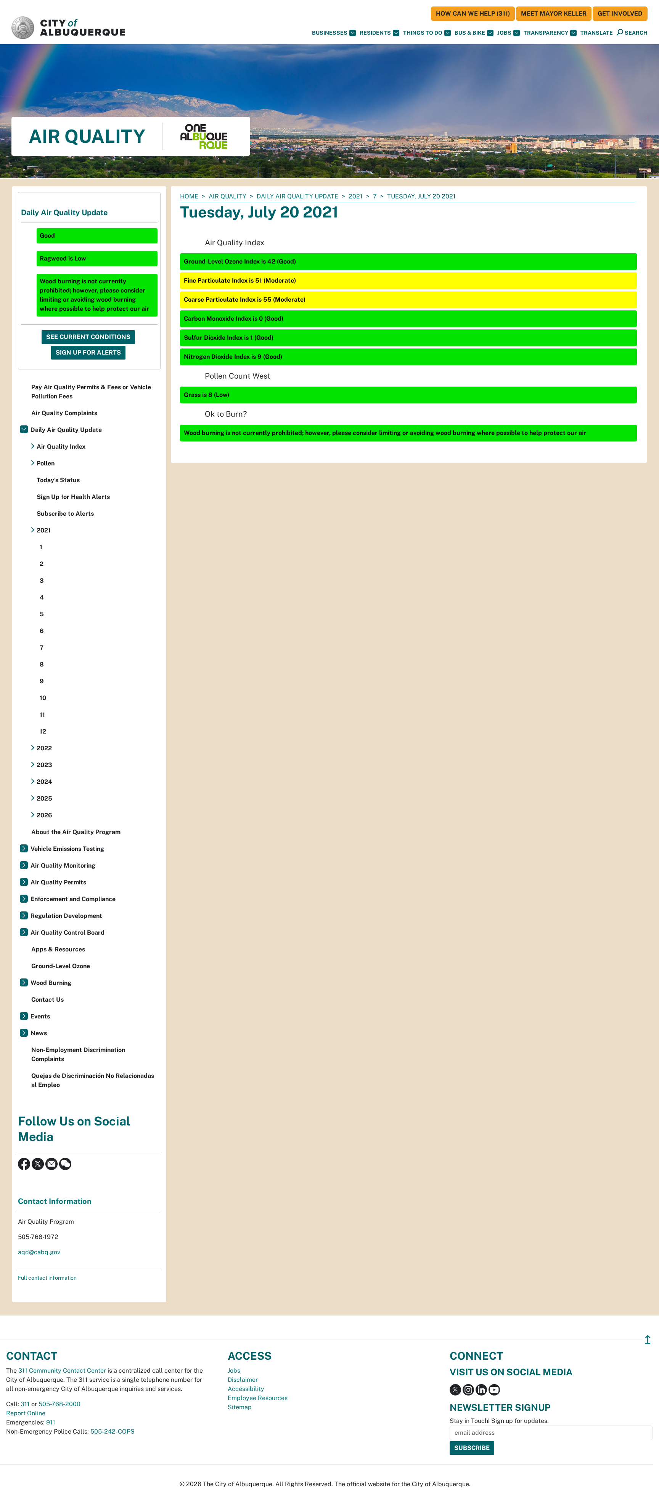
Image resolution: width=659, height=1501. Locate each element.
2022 (44, 748)
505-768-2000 (59, 1404)
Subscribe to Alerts (65, 513)
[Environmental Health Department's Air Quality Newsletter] (51, 1163)
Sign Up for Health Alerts (73, 496)
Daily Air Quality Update (297, 196)
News (39, 1033)
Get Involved (620, 13)
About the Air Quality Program (76, 832)
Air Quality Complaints (64, 413)
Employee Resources (258, 1398)
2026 (44, 815)
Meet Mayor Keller (554, 13)
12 (43, 731)
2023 (44, 765)
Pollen (46, 463)
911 (50, 1422)
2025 (44, 798)
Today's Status (58, 480)
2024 (44, 781)
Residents (375, 33)
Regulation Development (66, 915)
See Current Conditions (88, 336)
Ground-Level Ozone (60, 966)
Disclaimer (243, 1379)
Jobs (504, 33)
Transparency (546, 33)
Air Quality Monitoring (63, 865)
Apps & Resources (58, 949)
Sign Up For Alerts (88, 352)
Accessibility (246, 1388)
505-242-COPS (112, 1431)
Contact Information (55, 1201)
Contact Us (47, 999)
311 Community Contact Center (62, 1370)
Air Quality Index (61, 446)
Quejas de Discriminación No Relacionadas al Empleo (92, 1080)
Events (40, 1016)
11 (42, 714)
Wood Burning (51, 982)
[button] (596, 33)
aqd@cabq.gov (39, 1252)
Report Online (25, 1413)
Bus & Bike (470, 33)
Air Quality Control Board (67, 932)
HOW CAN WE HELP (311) (473, 13)
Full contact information (47, 1278)
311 (25, 1404)
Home (189, 196)
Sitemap (240, 1407)
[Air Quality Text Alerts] (65, 1163)
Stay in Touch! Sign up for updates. (499, 1420)
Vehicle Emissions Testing (67, 848)
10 (43, 698)
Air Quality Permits (58, 882)
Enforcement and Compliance (73, 899)
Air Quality (227, 196)
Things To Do (422, 33)
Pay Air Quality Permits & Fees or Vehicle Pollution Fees (91, 392)
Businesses (329, 33)
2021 (356, 196)
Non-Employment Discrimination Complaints (78, 1054)
